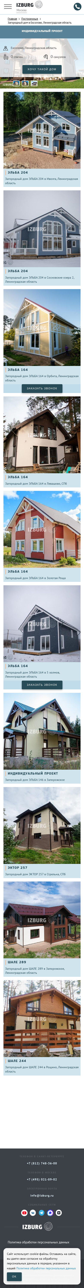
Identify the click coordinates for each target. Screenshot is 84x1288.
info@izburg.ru (42, 1195)
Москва (21, 10)
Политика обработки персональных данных (38, 1242)
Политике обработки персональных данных (46, 1268)
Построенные (29, 18)
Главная (12, 18)
